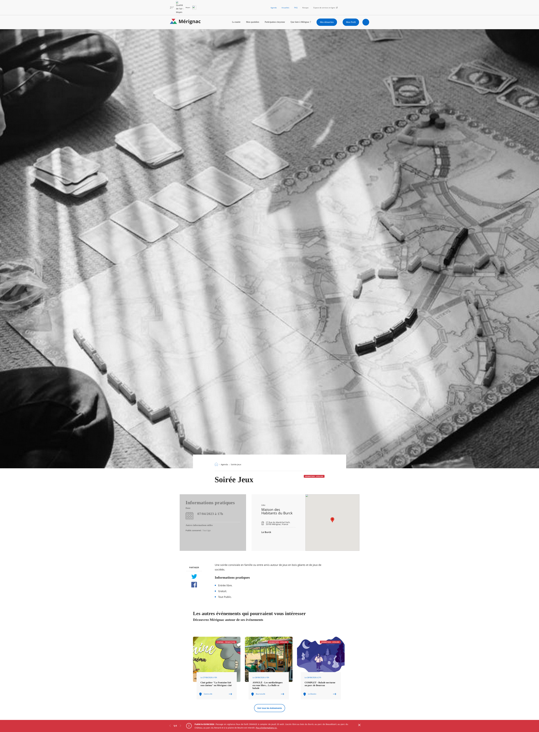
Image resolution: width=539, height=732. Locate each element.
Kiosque (305, 7)
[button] (332, 519)
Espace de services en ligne (324, 7)
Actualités (285, 7)
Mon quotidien (252, 22)
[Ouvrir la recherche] (365, 22)
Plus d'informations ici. (266, 727)
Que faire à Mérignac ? (301, 22)
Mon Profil (351, 22)
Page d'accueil (216, 464)
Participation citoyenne (275, 22)
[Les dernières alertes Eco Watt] (194, 8)
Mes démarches (327, 22)
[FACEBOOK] (194, 584)
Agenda (274, 7)
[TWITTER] (194, 576)
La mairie (236, 22)
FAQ (295, 7)
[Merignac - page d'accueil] (185, 22)
